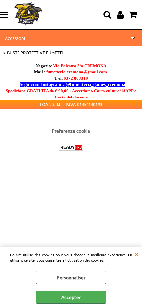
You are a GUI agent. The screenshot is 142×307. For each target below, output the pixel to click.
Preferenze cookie (71, 131)
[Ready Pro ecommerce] (71, 147)
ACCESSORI (15, 38)
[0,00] (134, 15)
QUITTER (137, 253)
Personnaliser (71, 277)
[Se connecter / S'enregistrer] (121, 15)
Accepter (71, 297)
